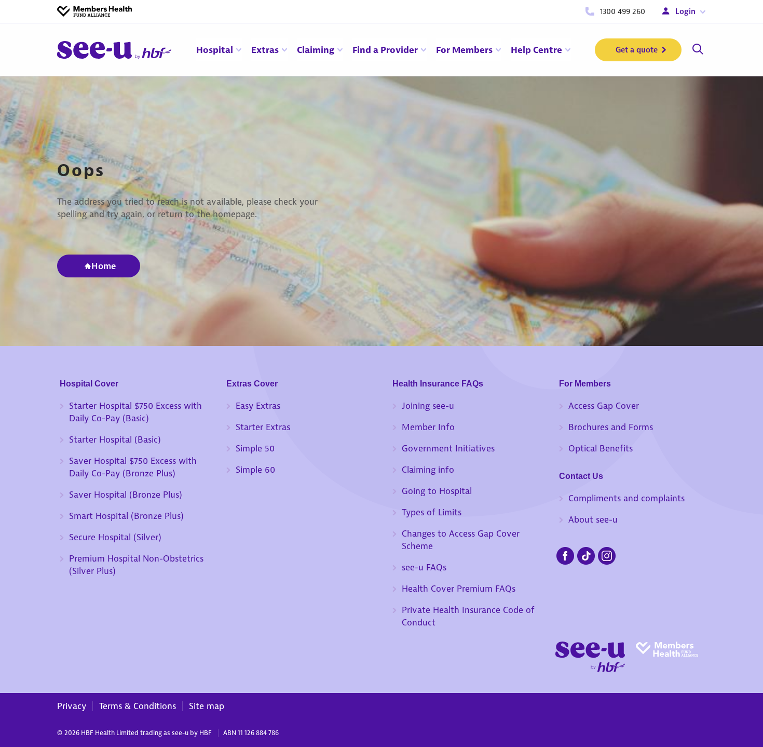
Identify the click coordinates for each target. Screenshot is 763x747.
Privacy (71, 706)
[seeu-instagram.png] (607, 554)
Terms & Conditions (137, 706)
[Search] (698, 49)
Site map (206, 706)
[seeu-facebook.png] (565, 554)
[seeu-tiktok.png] (586, 554)
